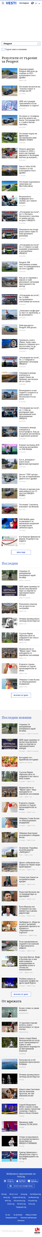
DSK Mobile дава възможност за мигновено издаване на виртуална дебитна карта (29, 523)
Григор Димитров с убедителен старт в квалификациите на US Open (28, 1155)
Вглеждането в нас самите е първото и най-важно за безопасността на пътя (28, 394)
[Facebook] (21, 1223)
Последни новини (16, 717)
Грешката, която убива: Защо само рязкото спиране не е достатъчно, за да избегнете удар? (29, 344)
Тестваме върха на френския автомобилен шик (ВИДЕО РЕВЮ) (28, 136)
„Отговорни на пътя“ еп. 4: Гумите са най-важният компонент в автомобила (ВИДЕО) (29, 249)
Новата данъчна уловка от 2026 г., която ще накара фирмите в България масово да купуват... (29, 153)
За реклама (18, 1215)
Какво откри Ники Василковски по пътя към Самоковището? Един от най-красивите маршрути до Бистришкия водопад (29, 1044)
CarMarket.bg (33, 1197)
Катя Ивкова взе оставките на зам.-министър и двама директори (28, 909)
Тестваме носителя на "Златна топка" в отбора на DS (29, 88)
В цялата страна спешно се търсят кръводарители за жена (28, 667)
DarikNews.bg (35, 1194)
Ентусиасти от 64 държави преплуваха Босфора (29, 1062)
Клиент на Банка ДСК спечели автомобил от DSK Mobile (29, 447)
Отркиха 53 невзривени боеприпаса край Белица (27, 574)
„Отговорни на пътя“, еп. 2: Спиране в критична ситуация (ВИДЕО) (29, 360)
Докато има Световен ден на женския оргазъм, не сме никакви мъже (29, 1092)
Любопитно (23, 935)
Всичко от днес (21, 695)
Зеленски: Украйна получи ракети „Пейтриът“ (28, 850)
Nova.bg (6, 1197)
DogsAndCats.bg (19, 1197)
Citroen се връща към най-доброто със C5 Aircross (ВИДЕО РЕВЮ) (29, 492)
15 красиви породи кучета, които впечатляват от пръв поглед (29, 1026)
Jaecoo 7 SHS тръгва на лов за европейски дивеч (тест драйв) (29, 476)
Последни (24, 3)
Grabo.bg (10, 1204)
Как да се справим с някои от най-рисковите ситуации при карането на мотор (29, 281)
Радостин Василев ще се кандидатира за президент (29, 894)
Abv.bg (4, 1194)
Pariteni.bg (21, 1204)
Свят (21, 797)
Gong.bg (24, 1194)
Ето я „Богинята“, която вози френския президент (29, 461)
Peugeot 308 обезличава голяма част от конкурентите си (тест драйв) (29, 265)
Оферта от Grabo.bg (25, 762)
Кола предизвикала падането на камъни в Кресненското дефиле (29, 944)
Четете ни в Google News (23, 1186)
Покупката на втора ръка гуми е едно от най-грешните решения (28, 232)
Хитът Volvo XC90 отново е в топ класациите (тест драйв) (27, 169)
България (22, 733)
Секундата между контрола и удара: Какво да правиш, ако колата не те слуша (28, 377)
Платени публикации (29, 1218)
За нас (7, 1215)
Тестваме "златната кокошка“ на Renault (29, 505)
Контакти (21, 1221)
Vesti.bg (11, 3)
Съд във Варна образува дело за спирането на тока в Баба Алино (28, 636)
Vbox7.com (13, 1194)
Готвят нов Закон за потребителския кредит (28, 879)
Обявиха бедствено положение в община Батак (29, 835)
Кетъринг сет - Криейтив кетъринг (28, 758)
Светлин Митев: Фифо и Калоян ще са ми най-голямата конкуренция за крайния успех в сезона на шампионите (29, 963)
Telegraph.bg (21, 1207)
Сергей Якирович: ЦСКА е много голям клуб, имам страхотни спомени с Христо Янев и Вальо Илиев (29, 1108)
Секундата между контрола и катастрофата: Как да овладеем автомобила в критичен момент (29, 431)
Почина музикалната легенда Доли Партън (29, 619)
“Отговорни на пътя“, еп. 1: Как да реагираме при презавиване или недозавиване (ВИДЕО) (29, 413)
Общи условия (31, 1215)
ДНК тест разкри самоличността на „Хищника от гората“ (29, 103)
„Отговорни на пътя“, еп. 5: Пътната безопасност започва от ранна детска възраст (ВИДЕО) (29, 216)
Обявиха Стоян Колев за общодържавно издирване (29, 681)
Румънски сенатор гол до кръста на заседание (28, 606)
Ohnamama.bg (19, 1201)
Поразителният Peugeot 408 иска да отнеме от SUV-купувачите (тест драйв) (28, 73)
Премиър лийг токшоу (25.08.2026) (28, 1123)
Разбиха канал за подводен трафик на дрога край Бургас (28, 980)
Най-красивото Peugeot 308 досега (27, 326)
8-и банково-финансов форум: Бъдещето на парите (29, 538)
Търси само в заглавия (16, 49)
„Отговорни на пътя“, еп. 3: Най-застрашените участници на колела (29, 298)
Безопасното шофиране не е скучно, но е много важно (28, 199)
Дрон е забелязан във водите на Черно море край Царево (29, 864)
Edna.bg (31, 1204)
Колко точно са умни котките (29, 1009)
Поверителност (11, 1218)
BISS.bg (8, 1201)
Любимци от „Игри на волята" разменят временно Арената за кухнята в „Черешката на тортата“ (29, 927)
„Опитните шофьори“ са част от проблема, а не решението (29, 312)
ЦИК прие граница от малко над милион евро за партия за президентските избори (29, 590)
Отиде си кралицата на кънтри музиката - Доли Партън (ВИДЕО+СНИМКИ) (29, 1140)
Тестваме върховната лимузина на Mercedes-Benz (29, 184)
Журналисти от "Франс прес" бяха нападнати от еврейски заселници (29, 652)
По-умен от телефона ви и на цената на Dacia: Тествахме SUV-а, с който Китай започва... (29, 120)
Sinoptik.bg (32, 1201)
